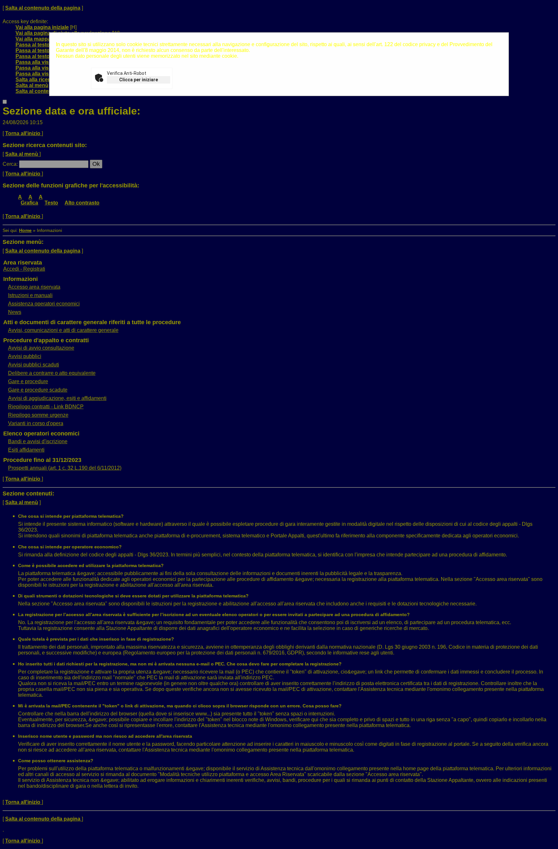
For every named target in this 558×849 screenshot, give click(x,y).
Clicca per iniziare (138, 79)
